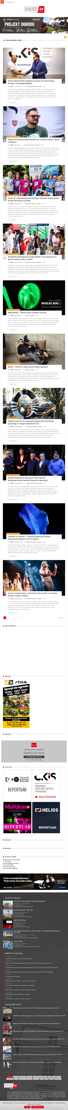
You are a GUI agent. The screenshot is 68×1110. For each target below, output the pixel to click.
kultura (58, 1076)
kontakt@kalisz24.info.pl (34, 757)
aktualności (10, 1079)
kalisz (41, 1079)
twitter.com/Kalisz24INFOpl (10, 868)
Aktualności (29, 86)
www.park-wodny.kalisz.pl (33, 946)
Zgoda (27, 1107)
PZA (12, 86)
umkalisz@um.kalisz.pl (19, 916)
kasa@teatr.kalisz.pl (19, 906)
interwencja (58, 1079)
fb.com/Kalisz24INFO (8, 865)
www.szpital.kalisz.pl (33, 937)
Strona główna (6, 38)
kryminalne (22, 1076)
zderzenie (36, 1079)
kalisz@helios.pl (17, 925)
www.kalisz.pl (28, 916)
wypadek (16, 1076)
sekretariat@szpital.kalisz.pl (21, 937)
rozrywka (29, 1076)
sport (53, 1076)
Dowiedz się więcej (37, 1107)
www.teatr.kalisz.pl (28, 906)
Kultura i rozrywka (13, 78)
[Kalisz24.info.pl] (34, 5)
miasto (51, 1079)
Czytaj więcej (12, 102)
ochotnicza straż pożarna (25, 1079)
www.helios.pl (25, 925)
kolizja (46, 1079)
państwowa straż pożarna (40, 1076)
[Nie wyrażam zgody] (66, 1105)
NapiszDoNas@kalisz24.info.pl (11, 863)
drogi (49, 1076)
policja (16, 1079)
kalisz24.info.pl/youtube (9, 866)
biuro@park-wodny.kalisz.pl (20, 946)
